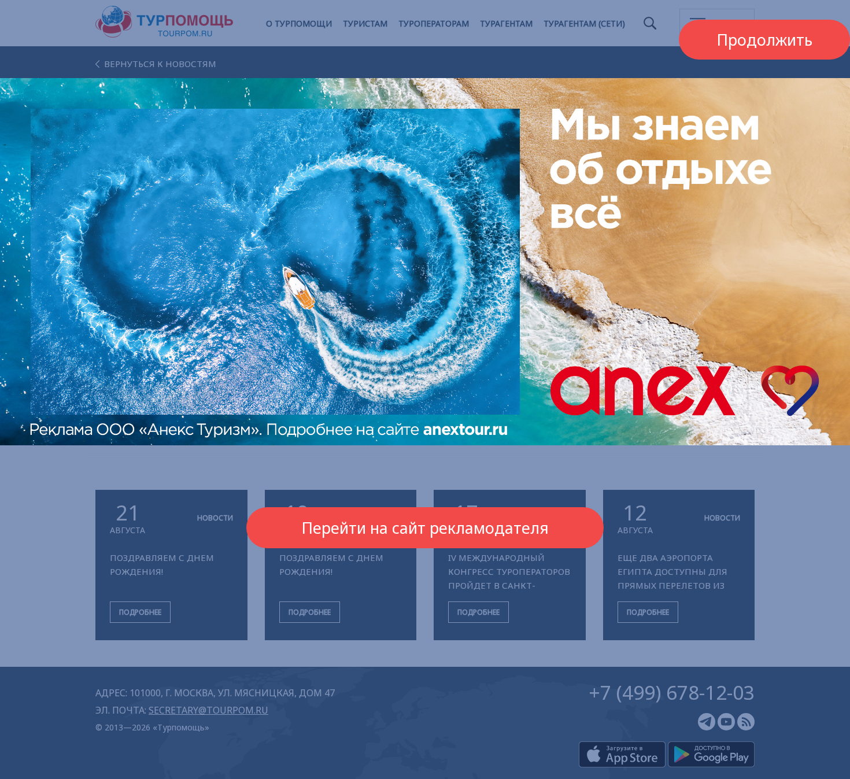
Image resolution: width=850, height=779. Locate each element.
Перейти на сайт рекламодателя (425, 527)
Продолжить (764, 39)
